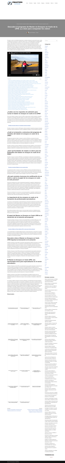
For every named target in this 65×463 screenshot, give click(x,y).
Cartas (46, 75)
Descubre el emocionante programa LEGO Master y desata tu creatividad (18, 99)
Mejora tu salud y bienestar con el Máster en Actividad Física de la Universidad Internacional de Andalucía (51, 280)
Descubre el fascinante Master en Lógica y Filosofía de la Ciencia (17, 108)
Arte (45, 59)
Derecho (46, 105)
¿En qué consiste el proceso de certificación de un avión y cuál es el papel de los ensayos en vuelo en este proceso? (24, 83)
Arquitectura (47, 57)
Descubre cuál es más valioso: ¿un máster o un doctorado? (16, 100)
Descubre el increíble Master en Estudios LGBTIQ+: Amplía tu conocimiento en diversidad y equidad (51, 436)
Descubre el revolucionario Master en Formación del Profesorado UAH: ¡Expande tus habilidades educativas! (51, 332)
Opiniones (46, 200)
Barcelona (46, 67)
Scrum (46, 239)
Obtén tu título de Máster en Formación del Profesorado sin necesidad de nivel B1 (51, 354)
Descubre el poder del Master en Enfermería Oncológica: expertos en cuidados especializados (50, 340)
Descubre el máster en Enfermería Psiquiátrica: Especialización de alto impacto (50, 389)
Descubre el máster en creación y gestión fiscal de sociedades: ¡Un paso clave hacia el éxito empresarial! (51, 328)
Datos (46, 100)
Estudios (46, 134)
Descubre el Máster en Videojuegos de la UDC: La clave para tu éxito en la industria (20, 97)
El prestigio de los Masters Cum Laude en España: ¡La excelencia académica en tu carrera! (51, 409)
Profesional (46, 213)
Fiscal (46, 141)
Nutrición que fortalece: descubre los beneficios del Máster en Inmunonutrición (19, 101)
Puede (46, 223)
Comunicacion (47, 87)
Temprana (46, 252)
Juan (45, 177)
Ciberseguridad (47, 77)
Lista (45, 182)
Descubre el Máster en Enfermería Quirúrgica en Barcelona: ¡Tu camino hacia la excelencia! (50, 413)
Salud (46, 236)
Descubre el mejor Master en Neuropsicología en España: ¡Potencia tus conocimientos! (51, 381)
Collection (46, 82)
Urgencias (46, 270)
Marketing (46, 185)
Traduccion (46, 259)
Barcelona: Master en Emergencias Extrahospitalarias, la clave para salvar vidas (51, 336)
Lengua (46, 180)
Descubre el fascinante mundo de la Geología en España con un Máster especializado (50, 429)
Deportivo (46, 103)
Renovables (47, 229)
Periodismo (46, 208)
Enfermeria (46, 126)
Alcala (46, 49)
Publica (46, 221)
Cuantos (46, 95)
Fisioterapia (47, 144)
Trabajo (46, 257)
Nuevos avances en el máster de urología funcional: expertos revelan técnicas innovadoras (21, 94)
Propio (46, 216)
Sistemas (46, 249)
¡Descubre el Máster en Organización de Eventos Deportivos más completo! (18, 98)
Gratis (46, 154)
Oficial (46, 198)
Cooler (46, 90)
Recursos (46, 226)
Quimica (46, 224)
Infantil (46, 165)
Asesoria (46, 62)
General (37, 32)
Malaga (46, 183)
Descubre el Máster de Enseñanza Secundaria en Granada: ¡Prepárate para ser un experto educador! (51, 299)
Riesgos (46, 231)
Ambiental (46, 54)
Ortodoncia (46, 203)
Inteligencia (46, 170)
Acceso (46, 47)
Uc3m (46, 260)
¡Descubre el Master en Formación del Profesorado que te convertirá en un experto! (51, 324)
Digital (46, 111)
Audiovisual (47, 65)
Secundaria (46, 241)
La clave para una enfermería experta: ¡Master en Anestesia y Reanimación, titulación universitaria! (51, 350)
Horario (46, 160)
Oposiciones (47, 201)
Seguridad (46, 244)
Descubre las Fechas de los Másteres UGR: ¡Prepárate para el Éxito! (17, 109)
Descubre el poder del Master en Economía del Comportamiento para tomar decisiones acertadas (50, 372)
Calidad (46, 70)
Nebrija (46, 195)
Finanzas (46, 139)
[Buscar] (57, 41)
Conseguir (46, 88)
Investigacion (47, 175)
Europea (46, 136)
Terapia (46, 254)
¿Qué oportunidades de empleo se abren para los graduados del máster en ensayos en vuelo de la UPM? (23, 82)
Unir (45, 265)
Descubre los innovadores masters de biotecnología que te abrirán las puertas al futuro (20, 96)
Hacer (46, 157)
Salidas (46, 234)
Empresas (46, 124)
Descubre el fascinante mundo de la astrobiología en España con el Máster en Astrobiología (51, 361)
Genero (46, 149)
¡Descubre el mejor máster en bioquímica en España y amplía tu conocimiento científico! (51, 368)
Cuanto (46, 93)
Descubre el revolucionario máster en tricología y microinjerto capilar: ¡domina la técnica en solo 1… (22, 107)
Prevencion (46, 211)
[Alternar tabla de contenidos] (40, 79)
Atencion (46, 64)
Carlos (46, 72)
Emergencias (47, 123)
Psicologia (46, 219)
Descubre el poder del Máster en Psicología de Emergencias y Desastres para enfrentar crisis (51, 385)
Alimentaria (46, 52)
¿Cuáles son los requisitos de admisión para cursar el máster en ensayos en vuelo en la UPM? (21, 80)
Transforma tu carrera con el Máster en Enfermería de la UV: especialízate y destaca (51, 287)
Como (46, 85)
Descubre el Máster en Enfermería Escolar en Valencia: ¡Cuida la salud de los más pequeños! (51, 317)
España (46, 129)
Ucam (46, 262)
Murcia (46, 193)
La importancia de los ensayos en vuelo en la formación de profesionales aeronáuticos (20, 84)
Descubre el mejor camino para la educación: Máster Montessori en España (50, 313)
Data (45, 98)
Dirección (46, 113)
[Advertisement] (32, 13)
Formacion (46, 146)
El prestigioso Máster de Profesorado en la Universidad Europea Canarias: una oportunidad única (51, 417)
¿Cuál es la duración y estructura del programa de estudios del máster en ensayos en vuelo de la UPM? (22, 81)
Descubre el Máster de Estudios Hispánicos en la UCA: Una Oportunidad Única (51, 306)
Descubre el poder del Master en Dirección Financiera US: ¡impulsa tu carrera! (50, 447)
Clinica (46, 80)
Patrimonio (46, 206)
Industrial (46, 164)
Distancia (46, 116)
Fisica (46, 142)
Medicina (46, 188)
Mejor (46, 190)
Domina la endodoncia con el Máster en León (14, 95)
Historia (46, 159)
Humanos (46, 162)
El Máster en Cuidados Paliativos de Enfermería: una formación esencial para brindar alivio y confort (51, 440)
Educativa (46, 121)
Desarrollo (46, 106)
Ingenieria (46, 167)
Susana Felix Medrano (32, 32)
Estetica (46, 131)
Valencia (46, 272)
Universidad (47, 267)
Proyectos (46, 218)
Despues (46, 108)
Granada (46, 152)
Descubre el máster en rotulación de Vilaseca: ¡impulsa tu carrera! (17, 92)
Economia (46, 118)
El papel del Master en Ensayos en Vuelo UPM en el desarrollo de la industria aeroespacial (21, 85)
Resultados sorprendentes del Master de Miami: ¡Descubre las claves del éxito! (19, 93)
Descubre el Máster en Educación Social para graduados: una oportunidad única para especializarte (51, 402)
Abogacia (46, 46)
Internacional (47, 172)
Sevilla (46, 247)
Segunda (46, 242)
